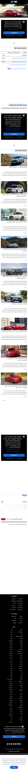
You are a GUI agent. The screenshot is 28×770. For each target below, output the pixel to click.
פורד (11, 707)
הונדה (11, 670)
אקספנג (10, 653)
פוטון (21, 705)
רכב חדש (14, 605)
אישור (14, 767)
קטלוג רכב (20, 599)
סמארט (10, 698)
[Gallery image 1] (2, 15)
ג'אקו (11, 658)
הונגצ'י (21, 670)
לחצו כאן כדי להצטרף (14, 751)
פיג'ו (11, 711)
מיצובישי (10, 688)
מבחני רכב (20, 605)
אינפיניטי (20, 649)
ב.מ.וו (21, 655)
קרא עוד (25, 178)
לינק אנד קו (10, 679)
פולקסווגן (20, 707)
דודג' (11, 664)
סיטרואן (20, 698)
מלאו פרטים (15, 35)
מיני (21, 688)
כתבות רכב (20, 603)
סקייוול (11, 700)
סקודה (21, 700)
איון (21, 647)
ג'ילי (21, 660)
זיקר (21, 675)
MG (11, 636)
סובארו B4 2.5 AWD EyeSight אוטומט (19, 61)
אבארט (10, 640)
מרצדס (10, 690)
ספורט (21, 620)
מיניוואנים (14, 620)
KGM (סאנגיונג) (19, 636)
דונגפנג (20, 666)
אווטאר (21, 643)
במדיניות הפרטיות (6, 764)
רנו (21, 722)
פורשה (21, 709)
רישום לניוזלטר (12, 609)
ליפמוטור (20, 681)
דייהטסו (20, 668)
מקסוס (21, 690)
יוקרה (15, 618)
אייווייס (11, 647)
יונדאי (21, 679)
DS (11, 630)
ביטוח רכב (13, 599)
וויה (21, 673)
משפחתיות (13, 616)
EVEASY (20, 632)
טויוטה (11, 675)
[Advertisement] (14, 87)
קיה (11, 718)
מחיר (3, 55)
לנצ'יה (21, 683)
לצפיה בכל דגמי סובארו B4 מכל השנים (18, 64)
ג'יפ (11, 660)
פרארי (21, 713)
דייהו (11, 666)
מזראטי (10, 685)
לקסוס (11, 683)
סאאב (21, 694)
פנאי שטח (20, 623)
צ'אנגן (11, 713)
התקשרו (14, 32)
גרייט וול (10, 662)
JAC (11, 634)
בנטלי (21, 658)
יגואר (11, 677)
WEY (21, 638)
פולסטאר (10, 705)
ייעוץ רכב (14, 607)
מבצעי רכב (20, 607)
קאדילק (10, 715)
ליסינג (14, 603)
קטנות (21, 616)
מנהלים (20, 618)
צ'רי (21, 715)
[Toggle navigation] (26, 1)
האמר (11, 668)
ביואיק (11, 655)
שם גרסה (24, 55)
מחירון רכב (20, 609)
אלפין (11, 651)
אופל (21, 645)
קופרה (21, 718)
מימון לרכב (13, 601)
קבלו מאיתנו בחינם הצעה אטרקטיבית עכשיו (11, 28)
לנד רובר (10, 681)
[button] (19, 744)
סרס (21, 703)
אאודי (21, 640)
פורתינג (10, 709)
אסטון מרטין (20, 653)
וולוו (11, 673)
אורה (11, 645)
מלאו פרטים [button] (16, 739)
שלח (3, 519)
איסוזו (11, 649)
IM (21, 634)
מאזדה (20, 685)
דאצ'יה (21, 664)
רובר (11, 720)
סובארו (10, 694)
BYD (21, 629)
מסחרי (14, 623)
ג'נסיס (21, 662)
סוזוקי (21, 696)
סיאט (11, 696)
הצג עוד (3, 400)
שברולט (10, 722)
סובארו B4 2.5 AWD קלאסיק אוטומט (19, 58)
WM (11, 638)
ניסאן (11, 692)
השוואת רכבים (19, 601)
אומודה (10, 643)
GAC (11, 632)
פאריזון (10, 703)
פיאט (21, 711)
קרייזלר (20, 720)
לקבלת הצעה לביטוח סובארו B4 (20, 68)
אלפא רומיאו (19, 651)
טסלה (21, 677)
